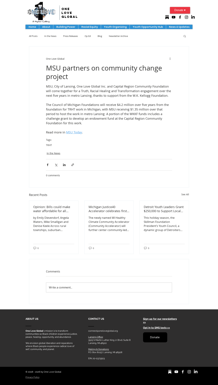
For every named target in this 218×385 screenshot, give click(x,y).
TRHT (49, 145)
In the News (50, 36)
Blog (100, 36)
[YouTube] (173, 17)
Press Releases (70, 36)
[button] (65, 27)
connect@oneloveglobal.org (103, 331)
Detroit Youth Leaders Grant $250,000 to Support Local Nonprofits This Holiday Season (164, 209)
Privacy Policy (33, 377)
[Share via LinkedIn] (64, 164)
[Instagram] (186, 17)
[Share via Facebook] (47, 164)
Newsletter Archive (118, 36)
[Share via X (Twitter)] (56, 164)
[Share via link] (72, 164)
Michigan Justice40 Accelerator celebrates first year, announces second (108, 209)
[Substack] (167, 17)
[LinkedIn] (193, 17)
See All (185, 194)
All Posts (33, 36)
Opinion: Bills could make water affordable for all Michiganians (51, 209)
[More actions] (170, 59)
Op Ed (88, 36)
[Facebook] (180, 17)
